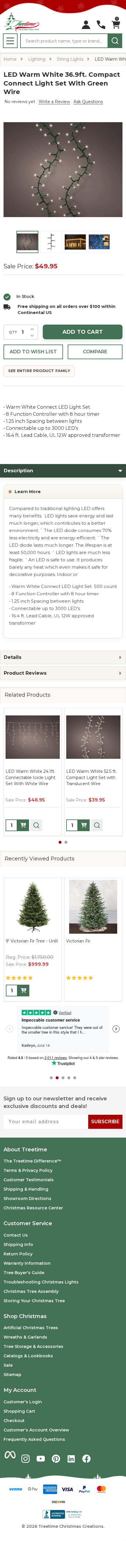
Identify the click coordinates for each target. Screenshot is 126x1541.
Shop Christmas (25, 1316)
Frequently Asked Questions (34, 1439)
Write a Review (54, 101)
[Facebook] (86, 1459)
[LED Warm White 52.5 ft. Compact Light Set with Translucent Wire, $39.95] (93, 737)
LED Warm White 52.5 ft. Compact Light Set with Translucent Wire (91, 777)
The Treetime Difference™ (33, 1161)
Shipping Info (18, 1244)
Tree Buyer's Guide (24, 1272)
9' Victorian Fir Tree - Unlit (32, 941)
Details (12, 657)
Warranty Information (27, 1263)
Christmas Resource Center (33, 1208)
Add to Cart (82, 332)
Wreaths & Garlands (25, 1337)
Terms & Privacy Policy (28, 1170)
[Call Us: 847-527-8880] (101, 24)
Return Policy (18, 1254)
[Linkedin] (71, 1459)
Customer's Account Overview (36, 1430)
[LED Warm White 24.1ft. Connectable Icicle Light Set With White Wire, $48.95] (33, 737)
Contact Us (16, 1235)
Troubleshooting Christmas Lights (41, 1282)
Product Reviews (25, 673)
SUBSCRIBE (105, 1121)
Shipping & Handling (26, 1189)
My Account (20, 1390)
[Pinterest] (56, 1459)
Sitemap (12, 1374)
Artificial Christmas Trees (31, 1327)
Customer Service (28, 1223)
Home (10, 59)
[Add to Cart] (23, 825)
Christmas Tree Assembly (31, 1291)
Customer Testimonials (29, 1179)
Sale (8, 1365)
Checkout (14, 1420)
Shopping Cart (19, 1411)
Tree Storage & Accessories (33, 1346)
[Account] (86, 24)
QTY (13, 332)
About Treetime (25, 1149)
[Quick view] (36, 825)
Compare (95, 351)
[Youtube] (41, 1459)
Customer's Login (23, 1401)
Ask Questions (88, 101)
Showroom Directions (27, 1198)
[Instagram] (25, 1459)
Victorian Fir (78, 941)
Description (18, 470)
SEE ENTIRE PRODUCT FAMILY (39, 371)
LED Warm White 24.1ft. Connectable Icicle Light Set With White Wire (30, 777)
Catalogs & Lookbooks (28, 1355)
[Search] (115, 40)
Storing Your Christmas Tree (34, 1300)
